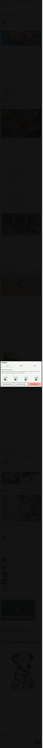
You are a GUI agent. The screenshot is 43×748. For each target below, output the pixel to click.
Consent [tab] (7, 365)
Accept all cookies (34, 384)
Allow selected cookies (21, 384)
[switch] (15, 379)
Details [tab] (21, 365)
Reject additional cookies (8, 384)
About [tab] (35, 365)
